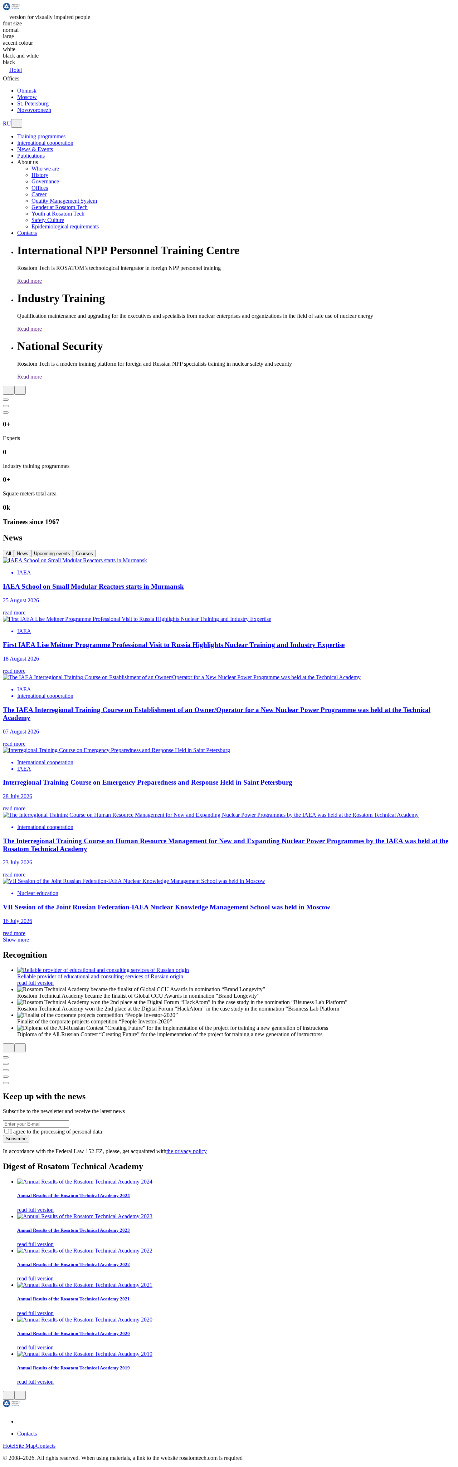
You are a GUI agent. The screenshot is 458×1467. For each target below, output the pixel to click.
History (39, 175)
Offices (39, 188)
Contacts (27, 1434)
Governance (45, 181)
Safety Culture (47, 220)
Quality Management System (64, 201)
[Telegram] (21, 1421)
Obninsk (26, 91)
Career (39, 194)
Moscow (27, 97)
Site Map (25, 1446)
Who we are (45, 169)
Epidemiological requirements (65, 226)
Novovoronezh (34, 110)
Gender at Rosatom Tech (59, 207)
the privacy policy (186, 1151)
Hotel (15, 70)
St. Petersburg (33, 103)
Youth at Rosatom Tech (57, 214)
